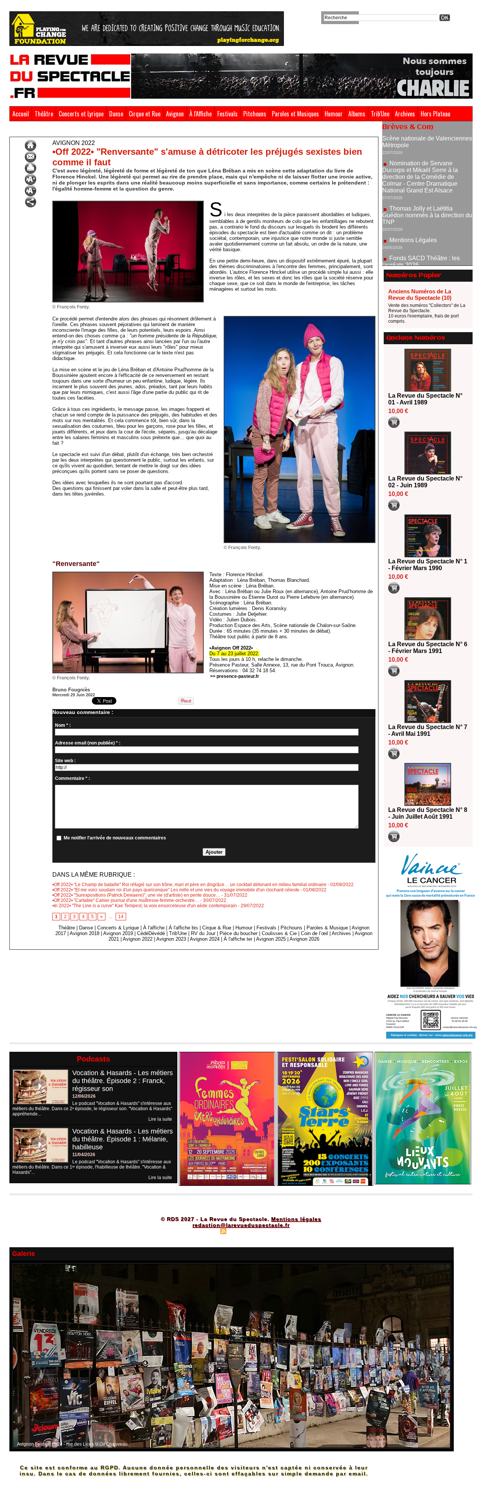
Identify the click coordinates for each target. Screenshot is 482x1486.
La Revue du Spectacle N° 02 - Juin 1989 (425, 481)
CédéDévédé (151, 933)
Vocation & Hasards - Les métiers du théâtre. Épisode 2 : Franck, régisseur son (122, 1080)
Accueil (20, 113)
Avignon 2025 (271, 939)
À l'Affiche (200, 113)
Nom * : (63, 725)
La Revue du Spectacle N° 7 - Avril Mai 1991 (427, 730)
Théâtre (44, 113)
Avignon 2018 (84, 933)
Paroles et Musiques (295, 113)
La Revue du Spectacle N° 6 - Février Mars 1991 (427, 647)
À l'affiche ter (238, 939)
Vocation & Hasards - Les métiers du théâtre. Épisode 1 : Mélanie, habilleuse (122, 1139)
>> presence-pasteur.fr (234, 676)
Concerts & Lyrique (118, 928)
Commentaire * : (72, 778)
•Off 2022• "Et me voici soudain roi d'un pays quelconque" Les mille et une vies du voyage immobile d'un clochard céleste (175, 890)
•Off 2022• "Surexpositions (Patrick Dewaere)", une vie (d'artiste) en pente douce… (136, 895)
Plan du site (204, 1230)
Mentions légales (296, 1219)
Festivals (227, 113)
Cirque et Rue (144, 113)
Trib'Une (380, 113)
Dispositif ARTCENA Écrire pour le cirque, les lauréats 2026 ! (426, 250)
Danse (116, 113)
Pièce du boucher (239, 933)
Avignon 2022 (44, 131)
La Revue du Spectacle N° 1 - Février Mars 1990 (427, 564)
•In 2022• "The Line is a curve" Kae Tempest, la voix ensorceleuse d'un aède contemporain (144, 905)
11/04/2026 (83, 1154)
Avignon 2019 (118, 933)
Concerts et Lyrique (81, 113)
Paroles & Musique (327, 928)
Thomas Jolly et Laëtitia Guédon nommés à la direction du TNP (427, 179)
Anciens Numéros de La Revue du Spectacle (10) (419, 294)
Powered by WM (273, 1230)
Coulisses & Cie (279, 933)
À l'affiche (154, 928)
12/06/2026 (84, 1096)
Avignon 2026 (304, 939)
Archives (405, 113)
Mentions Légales (413, 204)
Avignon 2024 (205, 939)
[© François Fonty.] (128, 203)
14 (121, 916)
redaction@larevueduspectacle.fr (241, 1225)
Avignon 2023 (171, 939)
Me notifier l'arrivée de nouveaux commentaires (115, 838)
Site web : (65, 760)
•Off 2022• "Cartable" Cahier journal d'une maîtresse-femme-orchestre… (125, 900)
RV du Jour (203, 933)
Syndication (240, 1230)
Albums (356, 113)
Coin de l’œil (314, 933)
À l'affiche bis (183, 928)
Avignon (175, 113)
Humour (334, 113)
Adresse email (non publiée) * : (87, 743)
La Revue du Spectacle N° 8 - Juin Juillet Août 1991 (427, 813)
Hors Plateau (435, 113)
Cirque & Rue (216, 928)
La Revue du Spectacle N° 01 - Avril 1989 (425, 399)
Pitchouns (254, 113)
